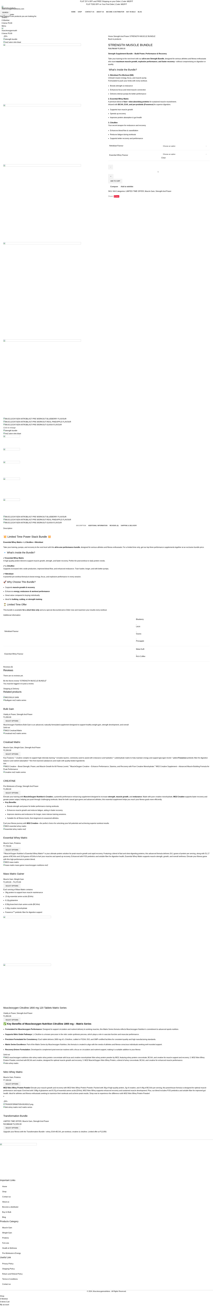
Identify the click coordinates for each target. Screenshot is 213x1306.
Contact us (6, 1197)
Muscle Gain (7, 1228)
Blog (4, 1217)
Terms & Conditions (10, 1279)
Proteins (5, 1238)
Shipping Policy (8, 1269)
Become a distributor (10, 1207)
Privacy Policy (7, 1264)
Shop (4, 1192)
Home (4, 1186)
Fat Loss (5, 1243)
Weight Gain (7, 1233)
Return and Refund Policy (12, 1274)
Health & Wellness (9, 1248)
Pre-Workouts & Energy (11, 1253)
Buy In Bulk (6, 1212)
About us (5, 1202)
